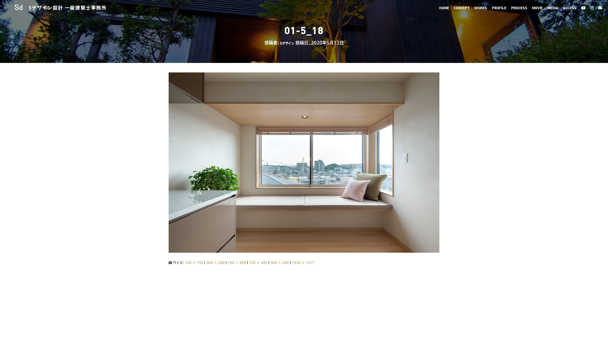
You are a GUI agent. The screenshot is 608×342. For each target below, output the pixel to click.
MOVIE (537, 8)
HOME (444, 8)
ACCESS (569, 8)
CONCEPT (462, 8)
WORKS (480, 8)
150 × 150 (194, 262)
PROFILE (499, 8)
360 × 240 (280, 262)
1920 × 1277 (303, 262)
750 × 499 (237, 262)
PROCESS (519, 8)
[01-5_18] (304, 162)
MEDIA (552, 8)
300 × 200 (215, 262)
